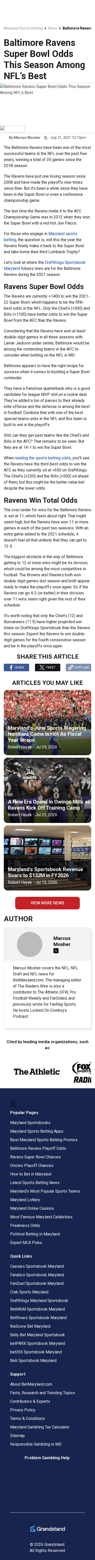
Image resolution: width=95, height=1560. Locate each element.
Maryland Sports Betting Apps (36, 1131)
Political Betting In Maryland (35, 1234)
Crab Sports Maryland (29, 1292)
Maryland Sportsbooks (30, 1122)
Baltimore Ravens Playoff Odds (38, 1148)
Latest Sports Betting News (35, 1182)
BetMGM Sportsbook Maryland (37, 1309)
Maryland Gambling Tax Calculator (39, 1427)
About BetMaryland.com (31, 1384)
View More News (47, 903)
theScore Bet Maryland (30, 1326)
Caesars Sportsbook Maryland (37, 1266)
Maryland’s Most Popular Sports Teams (45, 1191)
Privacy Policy (22, 1410)
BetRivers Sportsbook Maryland (38, 1317)
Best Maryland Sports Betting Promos (44, 1139)
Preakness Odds (25, 1225)
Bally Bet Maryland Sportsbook (37, 1334)
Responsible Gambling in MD (36, 1444)
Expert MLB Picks (26, 1242)
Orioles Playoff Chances (31, 1165)
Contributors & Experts (30, 1401)
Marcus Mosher (27, 138)
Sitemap (17, 1435)
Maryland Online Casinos (32, 1208)
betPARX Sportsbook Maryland (37, 1343)
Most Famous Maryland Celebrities (41, 1217)
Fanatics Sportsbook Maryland (37, 1274)
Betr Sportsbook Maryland (33, 1360)
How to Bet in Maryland (30, 1174)
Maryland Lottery (25, 1199)
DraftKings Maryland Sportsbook (39, 1300)
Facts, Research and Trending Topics (42, 1392)
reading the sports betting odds (43, 458)
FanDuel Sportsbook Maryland (37, 1283)
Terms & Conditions (27, 1418)
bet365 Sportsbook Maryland (36, 1352)
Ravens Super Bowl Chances (35, 1157)
